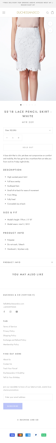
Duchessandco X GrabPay (13, 373)
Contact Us (7, 364)
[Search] (47, 12)
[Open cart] (52, 12)
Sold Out (28, 147)
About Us (7, 359)
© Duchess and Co (28, 420)
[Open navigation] (3, 12)
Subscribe (12, 406)
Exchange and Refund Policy (14, 340)
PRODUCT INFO (11, 262)
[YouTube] (17, 311)
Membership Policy (11, 344)
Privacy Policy (9, 331)
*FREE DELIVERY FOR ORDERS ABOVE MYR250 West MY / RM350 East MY (28, 4)
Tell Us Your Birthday (11, 377)
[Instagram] (10, 311)
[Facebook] (4, 311)
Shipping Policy (9, 335)
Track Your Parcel (10, 368)
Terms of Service (10, 326)
